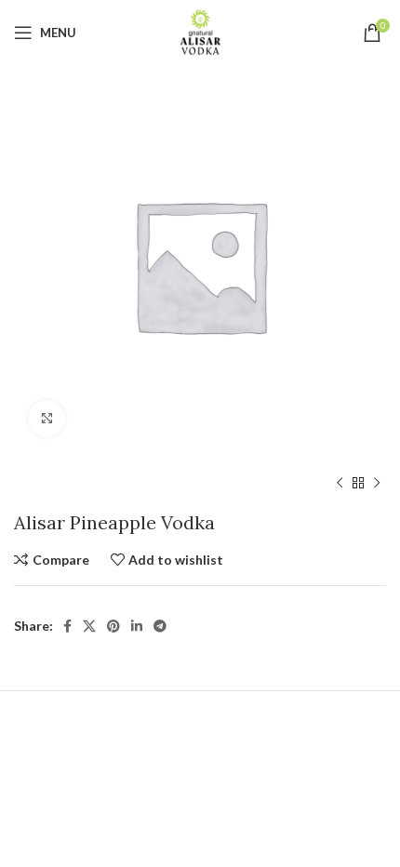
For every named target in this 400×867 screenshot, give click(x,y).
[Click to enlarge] (46, 418)
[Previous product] (339, 483)
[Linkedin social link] (137, 626)
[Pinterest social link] (113, 626)
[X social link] (89, 626)
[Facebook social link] (67, 626)
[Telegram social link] (160, 626)
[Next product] (376, 483)
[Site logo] (200, 31)
